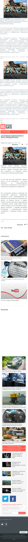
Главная (9, 139)
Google (7, 18)
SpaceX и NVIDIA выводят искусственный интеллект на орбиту (18, 490)
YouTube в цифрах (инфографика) (10, 300)
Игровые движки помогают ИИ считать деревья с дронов (17, 482)
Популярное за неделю (14, 446)
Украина (10, 228)
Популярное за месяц (14, 449)
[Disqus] (14, 329)
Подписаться (22, 513)
